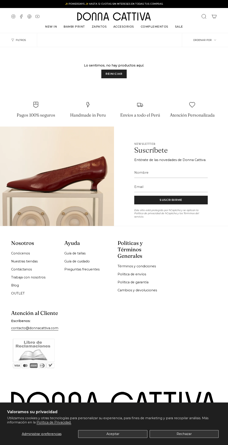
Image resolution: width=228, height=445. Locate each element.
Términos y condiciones (137, 266)
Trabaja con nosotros (28, 277)
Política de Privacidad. (54, 422)
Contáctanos (21, 269)
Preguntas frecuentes (82, 269)
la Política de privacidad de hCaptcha (166, 212)
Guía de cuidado (77, 261)
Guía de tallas (75, 253)
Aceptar (112, 434)
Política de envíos (132, 274)
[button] (99, 26)
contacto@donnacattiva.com (34, 328)
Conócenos (20, 253)
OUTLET (18, 293)
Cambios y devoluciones (137, 290)
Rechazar (184, 434)
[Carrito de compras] (214, 16)
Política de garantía (133, 282)
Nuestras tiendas (24, 261)
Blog (15, 285)
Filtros (21, 40)
